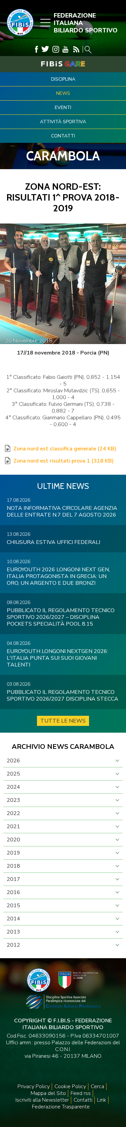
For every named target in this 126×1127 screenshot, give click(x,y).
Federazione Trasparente (61, 1106)
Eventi (63, 107)
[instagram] (56, 49)
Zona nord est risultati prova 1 (63, 460)
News (63, 93)
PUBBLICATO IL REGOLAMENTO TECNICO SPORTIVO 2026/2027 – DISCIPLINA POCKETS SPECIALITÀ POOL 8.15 (61, 617)
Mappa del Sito (48, 1093)
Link (101, 1100)
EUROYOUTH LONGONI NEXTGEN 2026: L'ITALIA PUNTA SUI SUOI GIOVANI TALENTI (57, 658)
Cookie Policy (70, 1086)
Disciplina (63, 79)
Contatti (63, 136)
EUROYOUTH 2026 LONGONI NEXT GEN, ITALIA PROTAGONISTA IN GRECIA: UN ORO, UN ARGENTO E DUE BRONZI (58, 576)
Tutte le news (63, 721)
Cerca (97, 1086)
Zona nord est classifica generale (64, 448)
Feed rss (81, 1093)
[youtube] (65, 49)
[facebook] (36, 49)
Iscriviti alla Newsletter (42, 1100)
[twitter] (45, 49)
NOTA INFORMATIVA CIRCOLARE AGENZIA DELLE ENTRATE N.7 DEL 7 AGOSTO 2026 (62, 511)
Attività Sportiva (63, 122)
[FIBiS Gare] (63, 64)
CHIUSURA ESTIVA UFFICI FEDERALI (53, 542)
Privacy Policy (33, 1086)
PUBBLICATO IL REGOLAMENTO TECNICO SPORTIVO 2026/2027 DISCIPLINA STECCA (62, 695)
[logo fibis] (18, 37)
